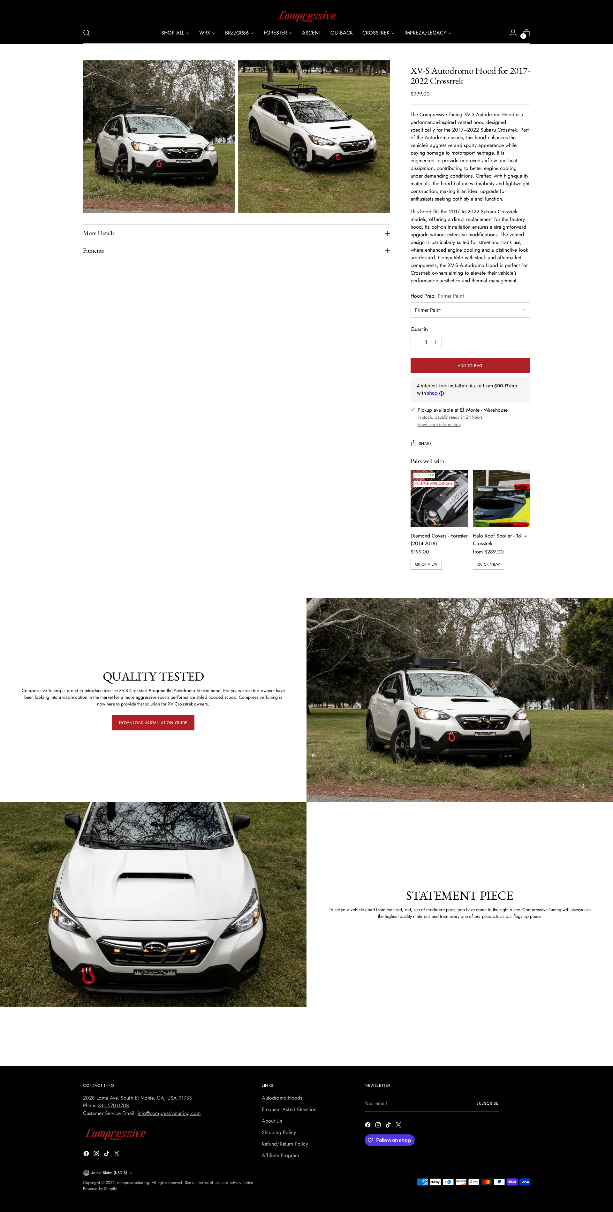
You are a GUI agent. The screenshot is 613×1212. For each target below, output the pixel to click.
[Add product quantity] (436, 342)
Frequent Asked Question (289, 1109)
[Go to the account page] (513, 33)
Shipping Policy (279, 1132)
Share (425, 443)
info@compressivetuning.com (169, 1113)
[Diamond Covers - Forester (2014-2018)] (439, 498)
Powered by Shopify (100, 1189)
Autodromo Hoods (282, 1097)
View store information (439, 424)
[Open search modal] (86, 33)
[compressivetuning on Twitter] (117, 1154)
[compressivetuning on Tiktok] (107, 1154)
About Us (272, 1120)
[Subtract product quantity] (416, 342)
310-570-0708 (113, 1105)
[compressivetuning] (306, 16)
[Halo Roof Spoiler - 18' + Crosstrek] (501, 498)
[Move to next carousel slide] (524, 1044)
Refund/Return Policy (285, 1143)
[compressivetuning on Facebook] (87, 1154)
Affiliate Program (280, 1155)
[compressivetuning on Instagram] (97, 1154)
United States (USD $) (109, 1173)
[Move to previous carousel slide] (509, 1044)
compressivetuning (133, 1182)
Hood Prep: (437, 296)
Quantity (420, 329)
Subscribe (487, 1103)
